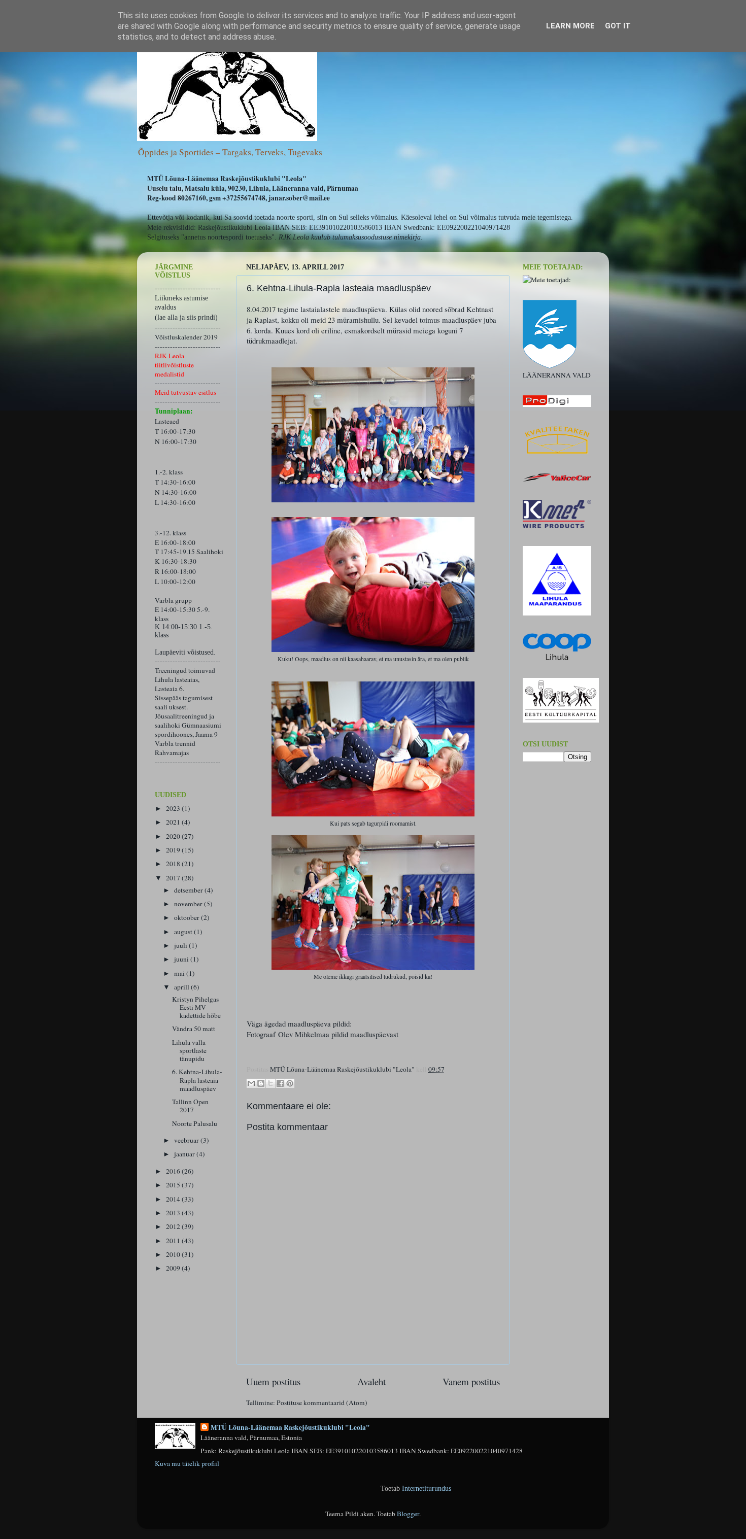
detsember (189, 890)
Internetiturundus (426, 1488)
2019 (174, 849)
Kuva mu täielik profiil (187, 1463)
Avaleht (371, 1381)
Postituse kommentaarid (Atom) (322, 1402)
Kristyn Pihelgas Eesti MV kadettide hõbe (196, 1007)
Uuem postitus (273, 1381)
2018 (174, 863)
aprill (182, 986)
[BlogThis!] (261, 1083)
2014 (174, 1199)
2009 (174, 1268)
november (189, 903)
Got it (618, 25)
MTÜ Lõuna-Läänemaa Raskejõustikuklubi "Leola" (290, 1427)
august (184, 931)
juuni (182, 959)
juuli (181, 945)
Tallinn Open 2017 (190, 1105)
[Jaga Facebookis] (280, 1083)
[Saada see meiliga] (251, 1083)
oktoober (187, 917)
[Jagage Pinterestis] (290, 1083)
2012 (174, 1226)
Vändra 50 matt (193, 1028)
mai (180, 973)
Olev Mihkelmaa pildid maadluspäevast (338, 1034)
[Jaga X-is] (270, 1083)
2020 (174, 836)
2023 (174, 808)
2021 (174, 822)
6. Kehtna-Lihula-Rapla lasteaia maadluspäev (197, 1079)
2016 (174, 1171)
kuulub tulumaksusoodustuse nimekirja (366, 237)
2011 (174, 1240)
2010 (174, 1254)
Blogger (408, 1513)
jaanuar (185, 1153)
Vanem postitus (471, 1381)
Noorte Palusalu (194, 1123)
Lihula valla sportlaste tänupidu (189, 1050)
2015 (174, 1184)
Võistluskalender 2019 (186, 336)
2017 (174, 877)
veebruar (187, 1140)
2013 (174, 1212)
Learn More (570, 25)
